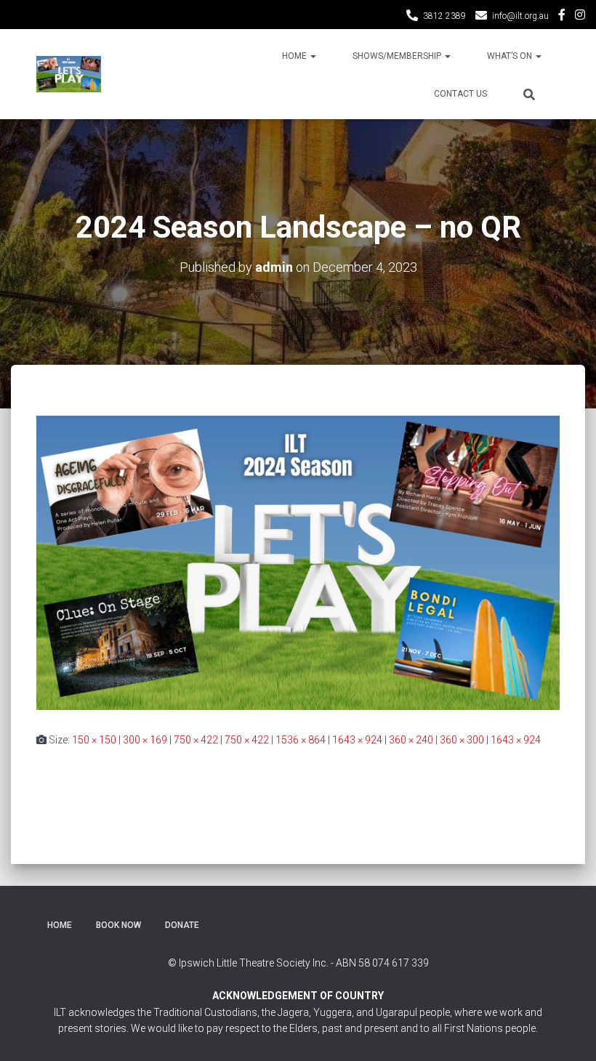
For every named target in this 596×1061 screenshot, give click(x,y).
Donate (182, 925)
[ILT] (68, 74)
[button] (312, 56)
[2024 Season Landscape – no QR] (298, 562)
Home (295, 56)
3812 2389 (444, 16)
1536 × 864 (300, 740)
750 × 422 (196, 740)
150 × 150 (94, 740)
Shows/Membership (398, 56)
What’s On (510, 56)
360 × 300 (462, 740)
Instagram (580, 16)
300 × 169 (145, 740)
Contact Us (460, 94)
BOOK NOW (118, 925)
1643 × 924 (357, 740)
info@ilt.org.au (520, 16)
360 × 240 (411, 740)
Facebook (561, 16)
